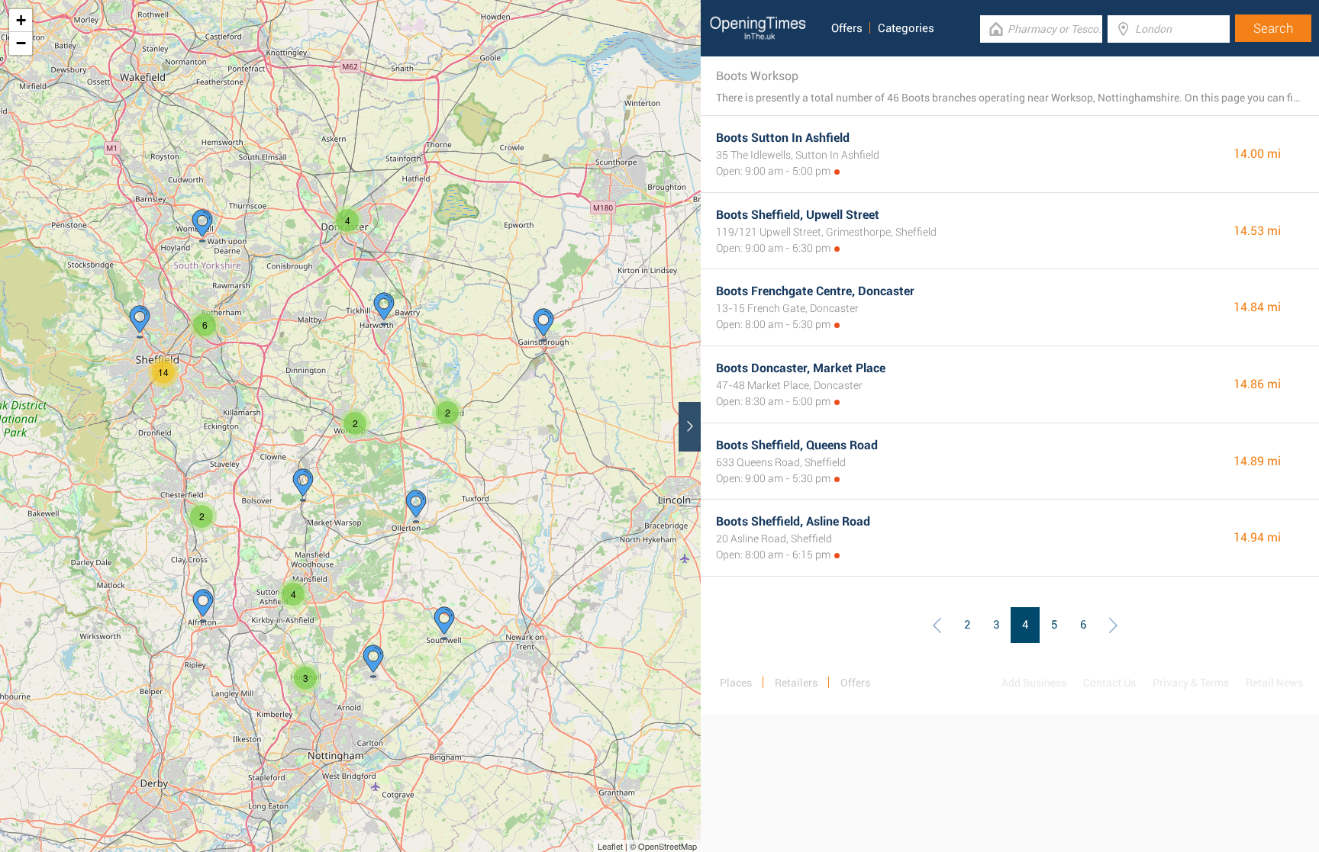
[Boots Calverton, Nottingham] (373, 661)
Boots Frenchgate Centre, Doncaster (815, 291)
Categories (906, 28)
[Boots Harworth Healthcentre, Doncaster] (384, 309)
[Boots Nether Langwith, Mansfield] (303, 485)
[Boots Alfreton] (203, 605)
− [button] (21, 43)
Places (736, 683)
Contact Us (1109, 683)
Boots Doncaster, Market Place (800, 368)
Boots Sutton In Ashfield (783, 137)
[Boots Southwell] (444, 623)
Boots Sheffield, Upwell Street (797, 214)
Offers (847, 28)
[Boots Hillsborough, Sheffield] (139, 321)
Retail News (1274, 683)
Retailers (796, 683)
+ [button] (21, 20)
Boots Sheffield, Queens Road (797, 445)
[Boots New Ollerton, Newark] (416, 506)
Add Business (1033, 683)
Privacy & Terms (1191, 683)
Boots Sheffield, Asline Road (793, 521)
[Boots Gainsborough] (543, 325)
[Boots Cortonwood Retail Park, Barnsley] (202, 225)
